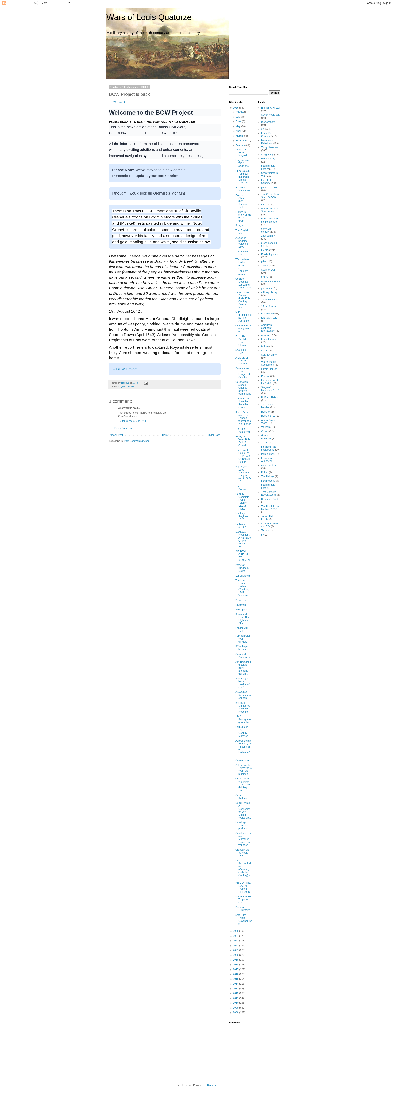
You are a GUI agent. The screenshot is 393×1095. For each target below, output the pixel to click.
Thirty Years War (270, 147)
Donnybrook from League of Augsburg (242, 373)
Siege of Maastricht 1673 (270, 389)
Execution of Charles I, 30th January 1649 (242, 201)
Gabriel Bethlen (241, 797)
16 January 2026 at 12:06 (132, 421)
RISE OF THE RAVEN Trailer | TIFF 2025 (243, 887)
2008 (236, 1012)
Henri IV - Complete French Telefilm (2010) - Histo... (242, 501)
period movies (269, 187)
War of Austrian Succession (269, 210)
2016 (236, 974)
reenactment (268, 122)
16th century (268, 235)
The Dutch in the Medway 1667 (270, 508)
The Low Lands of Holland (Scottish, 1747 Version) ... (242, 588)
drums (264, 276)
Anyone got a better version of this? (242, 683)
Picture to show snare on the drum (243, 216)
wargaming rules (270, 281)
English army (268, 339)
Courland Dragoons (242, 655)
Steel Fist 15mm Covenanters (243, 919)
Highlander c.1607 (241, 525)
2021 (236, 950)
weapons (266, 335)
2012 (236, 993)
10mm (264, 442)
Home (165, 435)
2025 (236, 931)
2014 (236, 983)
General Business (266, 437)
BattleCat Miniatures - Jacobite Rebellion (243, 707)
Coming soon (242, 760)
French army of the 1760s (269, 382)
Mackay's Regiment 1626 (242, 516)
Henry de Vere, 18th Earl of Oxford (242, 441)
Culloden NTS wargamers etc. (243, 328)
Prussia (265, 376)
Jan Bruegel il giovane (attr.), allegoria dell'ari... (243, 668)
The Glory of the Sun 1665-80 (270, 196)
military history (269, 292)
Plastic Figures (269, 254)
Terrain (265, 530)
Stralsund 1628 (240, 351)
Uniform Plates (269, 397)
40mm (264, 350)
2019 (236, 959)
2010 (236, 1002)
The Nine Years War (242, 430)
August (240, 111)
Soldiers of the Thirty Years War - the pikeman (243, 769)
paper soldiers (269, 465)
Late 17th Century (266, 181)
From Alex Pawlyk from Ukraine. (241, 341)
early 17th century (266, 230)
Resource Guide (270, 499)
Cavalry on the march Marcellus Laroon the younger (243, 839)
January (240, 145)
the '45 (265, 250)
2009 (236, 1007)
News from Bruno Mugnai (241, 152)
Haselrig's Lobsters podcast (241, 825)
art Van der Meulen (267, 406)
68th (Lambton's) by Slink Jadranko (243, 316)
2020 (236, 955)
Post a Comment (123, 428)
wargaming (267, 154)
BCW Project (117, 102)
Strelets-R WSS (269, 318)
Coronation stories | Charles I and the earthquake (243, 388)
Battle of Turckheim (242, 909)
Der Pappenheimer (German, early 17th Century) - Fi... (243, 869)
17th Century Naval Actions (268, 493)
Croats (265, 431)
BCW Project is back (242, 648)
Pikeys (239, 225)
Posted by (241, 600)
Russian (265, 411)
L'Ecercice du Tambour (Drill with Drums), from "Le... (242, 177)
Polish (264, 472)
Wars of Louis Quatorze (149, 17)
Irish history (267, 453)
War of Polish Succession (268, 363)
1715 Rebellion (269, 299)
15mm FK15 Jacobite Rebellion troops (242, 403)
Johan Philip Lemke (268, 518)
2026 (236, 107)
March (239, 135)
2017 (236, 969)
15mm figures (268, 306)
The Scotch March (241, 253)
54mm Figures (269, 369)
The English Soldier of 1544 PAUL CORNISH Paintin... (243, 456)
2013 (236, 988)
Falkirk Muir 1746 (241, 629)
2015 (236, 978)
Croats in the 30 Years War (242, 852)
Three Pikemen (241, 488)
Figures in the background (268, 448)
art (262, 129)
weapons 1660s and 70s (270, 525)
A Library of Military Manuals (241, 360)
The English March (242, 232)
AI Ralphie (241, 609)
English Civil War (126, 386)
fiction (264, 346)
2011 (236, 998)
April (239, 131)
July (238, 116)
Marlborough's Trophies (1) (243, 899)
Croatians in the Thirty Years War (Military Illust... (242, 784)
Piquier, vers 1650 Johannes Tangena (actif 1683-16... (243, 474)
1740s (264, 265)
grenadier (266, 288)
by (262, 534)
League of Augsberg (266, 460)
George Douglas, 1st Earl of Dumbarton (243, 283)
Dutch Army (267, 313)
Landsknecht (242, 575)
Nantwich (240, 604)
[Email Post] (145, 383)
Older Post (214, 435)
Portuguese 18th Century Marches (241, 731)
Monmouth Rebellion (267, 142)
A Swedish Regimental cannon (243, 695)
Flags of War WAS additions (242, 163)
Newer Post (116, 435)
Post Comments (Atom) (137, 441)
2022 (236, 945)
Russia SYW (268, 415)
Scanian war (268, 269)
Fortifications (268, 480)
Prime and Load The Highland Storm (242, 619)
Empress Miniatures (242, 189)
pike (263, 261)
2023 (236, 940)
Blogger (211, 1085)
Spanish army (269, 354)
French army (268, 158)
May (238, 126)
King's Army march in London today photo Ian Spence (243, 418)
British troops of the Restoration (269, 220)
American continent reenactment (268, 328)
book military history (268, 167)
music (264, 204)
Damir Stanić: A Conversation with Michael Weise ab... (243, 810)
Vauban (265, 427)
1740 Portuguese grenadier (243, 719)
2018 (236, 964)
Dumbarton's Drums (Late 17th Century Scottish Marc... (242, 300)
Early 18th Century (266, 135)
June (239, 121)
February (241, 140)
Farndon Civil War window (242, 638)
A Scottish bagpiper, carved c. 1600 (242, 242)
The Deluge (267, 476)
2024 (236, 935)
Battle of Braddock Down (242, 568)
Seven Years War (270, 114)
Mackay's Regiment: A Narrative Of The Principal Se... (243, 539)
